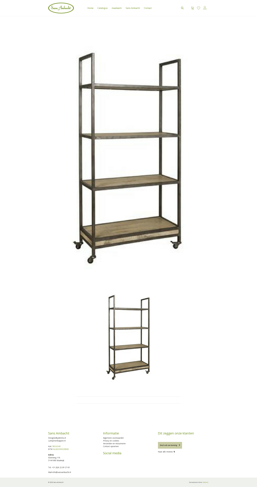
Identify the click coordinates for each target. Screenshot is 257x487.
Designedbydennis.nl (57, 438)
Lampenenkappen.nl (57, 440)
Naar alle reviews (165, 451)
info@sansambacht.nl (61, 472)
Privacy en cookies (111, 440)
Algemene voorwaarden (113, 438)
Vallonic (205, 482)
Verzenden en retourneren (114, 443)
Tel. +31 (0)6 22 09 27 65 (59, 467)
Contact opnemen (111, 446)
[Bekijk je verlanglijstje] (198, 8)
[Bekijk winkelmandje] (192, 8)
